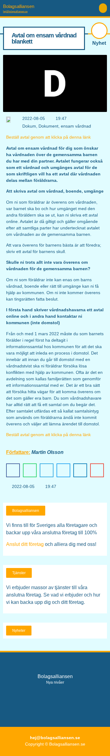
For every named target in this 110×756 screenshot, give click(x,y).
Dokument (48, 126)
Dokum (29, 126)
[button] (103, 8)
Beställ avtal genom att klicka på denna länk (48, 137)
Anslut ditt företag (25, 544)
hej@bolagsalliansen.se (15, 11)
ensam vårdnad (76, 126)
